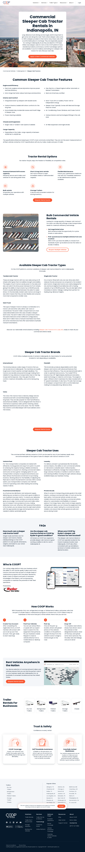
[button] (36, 3)
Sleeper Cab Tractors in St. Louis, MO (51, 330)
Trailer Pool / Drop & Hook (28, 821)
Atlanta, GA (61, 787)
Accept (61, 806)
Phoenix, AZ (50, 800)
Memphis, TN (61, 796)
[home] (6, 2)
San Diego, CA (51, 802)
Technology (40, 822)
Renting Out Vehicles (28, 830)
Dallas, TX (49, 791)
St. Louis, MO (72, 802)
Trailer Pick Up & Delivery (40, 818)
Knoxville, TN (72, 793)
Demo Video (73, 820)
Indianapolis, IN (21, 71)
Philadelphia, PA (73, 798)
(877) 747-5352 (74, 826)
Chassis (9, 802)
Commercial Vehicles (9, 71)
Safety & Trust (50, 815)
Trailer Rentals (29, 817)
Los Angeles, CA (51, 796)
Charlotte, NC (50, 789)
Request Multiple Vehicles (57, 250)
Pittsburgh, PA (62, 800)
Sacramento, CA (74, 800)
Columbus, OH (73, 789)
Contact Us (73, 823)
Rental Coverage (50, 824)
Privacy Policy (22, 845)
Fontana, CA (72, 791)
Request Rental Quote (42, 200)
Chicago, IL (61, 789)
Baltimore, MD (73, 787)
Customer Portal (39, 825)
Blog (60, 817)
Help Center (62, 820)
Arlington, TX (50, 787)
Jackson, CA (61, 793)
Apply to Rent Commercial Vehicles (42, 56)
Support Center (63, 823)
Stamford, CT (62, 802)
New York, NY (61, 798)
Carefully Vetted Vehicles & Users (52, 835)
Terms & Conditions (11, 845)
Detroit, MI (61, 791)
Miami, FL (71, 796)
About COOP (73, 817)
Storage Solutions (27, 825)
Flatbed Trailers (11, 796)
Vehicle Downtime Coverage (50, 829)
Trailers (8, 785)
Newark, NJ (50, 798)
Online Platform (40, 829)
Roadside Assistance (50, 819)
